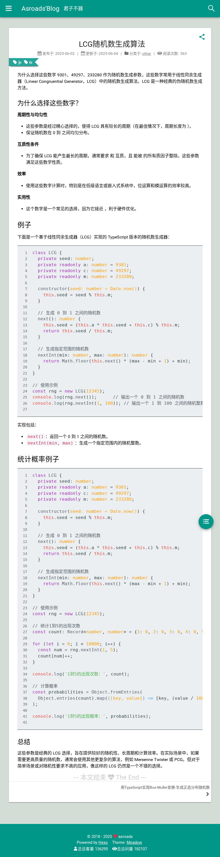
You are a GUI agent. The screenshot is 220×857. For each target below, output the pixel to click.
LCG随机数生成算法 (112, 44)
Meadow (134, 842)
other (146, 53)
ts (30, 62)
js (19, 62)
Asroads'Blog (40, 8)
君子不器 (73, 8)
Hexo (103, 842)
